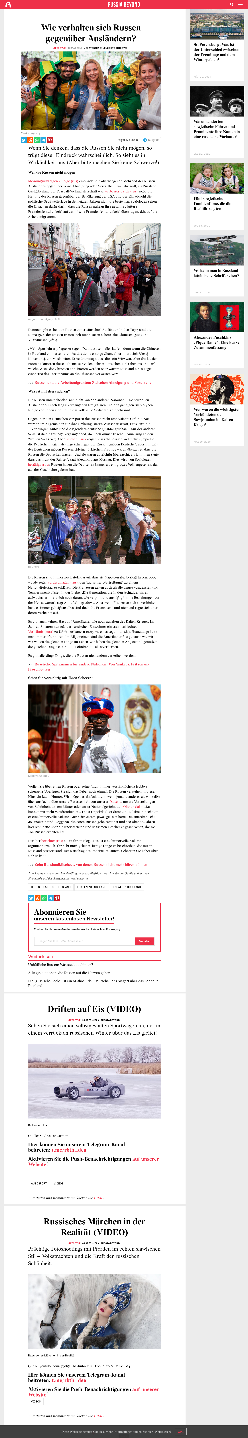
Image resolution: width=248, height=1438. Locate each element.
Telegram (153, 140)
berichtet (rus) (52, 841)
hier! (151, 1431)
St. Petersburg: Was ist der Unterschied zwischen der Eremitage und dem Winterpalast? (216, 52)
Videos (58, 1183)
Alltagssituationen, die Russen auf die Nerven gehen (69, 973)
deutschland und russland (51, 887)
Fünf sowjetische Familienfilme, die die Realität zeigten (212, 204)
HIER (98, 1198)
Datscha (115, 802)
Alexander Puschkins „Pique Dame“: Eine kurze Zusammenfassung (216, 343)
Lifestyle (59, 48)
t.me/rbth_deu (69, 1150)
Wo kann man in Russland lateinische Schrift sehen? (216, 273)
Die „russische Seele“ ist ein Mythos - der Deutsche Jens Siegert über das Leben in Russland (93, 983)
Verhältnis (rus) (40, 632)
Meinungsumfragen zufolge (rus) (53, 181)
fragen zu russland (91, 887)
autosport (39, 1183)
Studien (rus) (76, 439)
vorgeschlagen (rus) (63, 582)
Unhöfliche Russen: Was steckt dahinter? (60, 965)
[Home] (8, 4)
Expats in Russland (127, 887)
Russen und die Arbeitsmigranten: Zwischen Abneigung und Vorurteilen (93, 383)
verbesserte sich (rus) (121, 191)
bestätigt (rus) (38, 465)
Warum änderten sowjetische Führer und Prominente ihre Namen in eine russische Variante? (217, 129)
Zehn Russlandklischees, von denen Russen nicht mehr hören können (90, 865)
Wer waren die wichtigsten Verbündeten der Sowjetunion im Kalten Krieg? (217, 417)
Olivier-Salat (133, 807)
